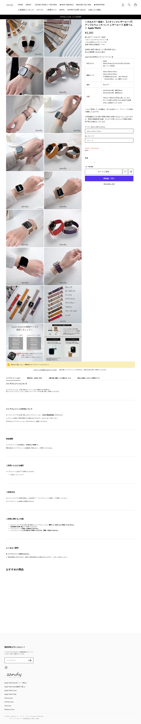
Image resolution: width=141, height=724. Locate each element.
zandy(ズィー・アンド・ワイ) (20, 716)
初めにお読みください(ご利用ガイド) (88, 378)
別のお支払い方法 (109, 184)
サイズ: (95, 127)
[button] (129, 4)
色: (89, 136)
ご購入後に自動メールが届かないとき (59, 378)
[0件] (135, 4)
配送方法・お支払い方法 (34, 378)
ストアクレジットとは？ (13, 378)
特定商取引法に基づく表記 (31, 719)
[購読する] (29, 660)
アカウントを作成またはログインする (44, 370)
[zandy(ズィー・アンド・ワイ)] (9, 5)
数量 (86, 158)
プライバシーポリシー (15, 719)
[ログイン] (122, 4)
